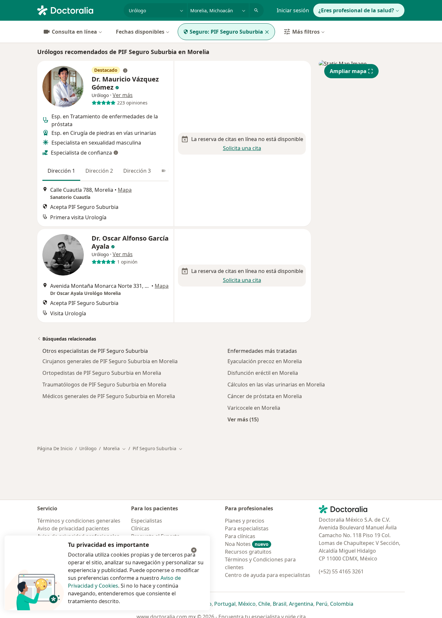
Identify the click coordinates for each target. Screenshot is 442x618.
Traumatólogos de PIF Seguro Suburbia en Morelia (104, 384)
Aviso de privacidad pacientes (73, 528)
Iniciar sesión (293, 10)
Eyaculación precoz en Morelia (264, 361)
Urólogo (87, 448)
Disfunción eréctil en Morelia (262, 372)
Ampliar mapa (348, 71)
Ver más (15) (243, 419)
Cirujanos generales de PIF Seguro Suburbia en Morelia (110, 361)
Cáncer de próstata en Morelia (264, 396)
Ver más (123, 95)
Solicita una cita (242, 148)
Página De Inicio (54, 448)
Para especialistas (247, 528)
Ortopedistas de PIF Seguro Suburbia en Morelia (101, 372)
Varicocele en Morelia (253, 407)
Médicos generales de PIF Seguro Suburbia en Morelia (108, 396)
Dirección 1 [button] (61, 170)
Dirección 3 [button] (137, 170)
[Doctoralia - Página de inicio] (77, 9)
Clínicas (140, 528)
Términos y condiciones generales (78, 520)
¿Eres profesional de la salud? (356, 10)
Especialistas (146, 520)
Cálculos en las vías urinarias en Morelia (276, 384)
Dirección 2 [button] (99, 170)
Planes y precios (244, 520)
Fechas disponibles (140, 31)
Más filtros (306, 31)
